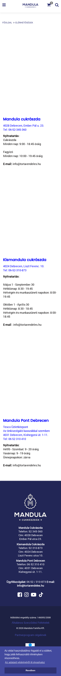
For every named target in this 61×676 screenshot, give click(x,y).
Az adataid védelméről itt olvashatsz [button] (25, 662)
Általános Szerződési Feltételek (30, 622)
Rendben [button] (30, 670)
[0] (51, 5)
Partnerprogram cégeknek (30, 635)
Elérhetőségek (24, 22)
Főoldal (7, 22)
